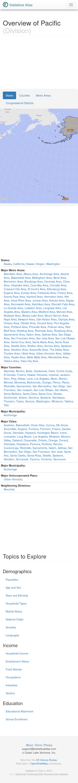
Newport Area (26, 319)
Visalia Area (18, 357)
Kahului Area (57, 300)
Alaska (8, 264)
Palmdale (9, 444)
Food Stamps (14, 669)
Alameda (9, 371)
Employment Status (17, 661)
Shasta (57, 394)
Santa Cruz (45, 394)
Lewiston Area (33, 308)
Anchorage (10, 415)
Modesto (54, 436)
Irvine (63, 433)
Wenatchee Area (58, 357)
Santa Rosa (34, 455)
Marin (54, 378)
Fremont (45, 429)
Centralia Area (53, 281)
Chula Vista (37, 425)
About (29, 745)
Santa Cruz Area (21, 342)
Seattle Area (18, 346)
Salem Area (33, 334)
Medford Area (47, 312)
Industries (11, 685)
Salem (52, 448)
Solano (23, 397)
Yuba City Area (29, 361)
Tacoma (34, 459)
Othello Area (28, 323)
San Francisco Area (23, 338)
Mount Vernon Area (56, 315)
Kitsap (21, 378)
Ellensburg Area (56, 289)
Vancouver (59, 459)
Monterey (20, 382)
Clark (51, 371)
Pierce (56, 382)
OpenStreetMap (39, 763)
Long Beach (24, 436)
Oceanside (30, 440)
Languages (12, 635)
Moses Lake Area (32, 315)
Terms (38, 745)
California (19, 264)
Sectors (10, 693)
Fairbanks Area (46, 293)
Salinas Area (49, 334)
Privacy (48, 745)
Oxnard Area (44, 323)
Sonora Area (51, 346)
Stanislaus (58, 397)
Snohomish (10, 397)
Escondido (10, 429)
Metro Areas (43, 95)
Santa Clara (30, 394)
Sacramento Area (14, 334)
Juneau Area (40, 300)
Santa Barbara (12, 394)
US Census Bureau (46, 760)
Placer (65, 382)
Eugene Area (12, 293)
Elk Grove (62, 425)
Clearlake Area (20, 285)
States (9, 95)
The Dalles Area (59, 349)
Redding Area (25, 331)
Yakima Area (11, 361)
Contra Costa (64, 371)
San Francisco (41, 451)
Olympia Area (66, 319)
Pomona (35, 444)
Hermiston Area (53, 296)
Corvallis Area (58, 285)
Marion (63, 378)
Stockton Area (19, 349)
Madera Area (29, 312)
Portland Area (19, 327)
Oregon (40, 264)
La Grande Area (13, 308)
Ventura (29, 401)
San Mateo (61, 390)
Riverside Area (43, 331)
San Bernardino (42, 386)
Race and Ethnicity (17, 595)
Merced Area (64, 312)
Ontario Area (11, 323)
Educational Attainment (19, 711)
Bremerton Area (13, 281)
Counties (24, 95)
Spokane (45, 397)
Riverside (9, 386)
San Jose (56, 451)
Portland (47, 444)
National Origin (14, 619)
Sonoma (34, 397)
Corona (50, 425)
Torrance (46, 459)
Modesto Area (12, 315)
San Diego (59, 386)
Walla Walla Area (37, 357)
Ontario (42, 440)
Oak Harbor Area (46, 319)
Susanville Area (38, 349)
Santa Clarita (18, 455)
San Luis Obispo (43, 390)
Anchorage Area (49, 274)
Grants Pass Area (14, 296)
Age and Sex (13, 587)
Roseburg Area (63, 331)
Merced (8, 382)
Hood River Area (21, 300)
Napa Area (10, 319)
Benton (20, 371)
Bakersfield (22, 425)
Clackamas (40, 371)
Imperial (53, 375)
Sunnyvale (22, 459)
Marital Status (14, 611)
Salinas (62, 448)
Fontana (34, 429)
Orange (46, 382)
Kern (6, 378)
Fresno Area (64, 293)
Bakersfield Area (21, 278)
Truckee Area (12, 353)
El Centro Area (36, 289)
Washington (53, 264)
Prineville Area (37, 327)
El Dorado (10, 375)
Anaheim (9, 425)
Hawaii (30, 264)
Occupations (13, 677)
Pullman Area (56, 327)
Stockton (9, 459)
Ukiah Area (28, 353)
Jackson (65, 375)
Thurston (9, 401)
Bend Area (59, 278)
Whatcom (57, 401)
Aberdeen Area (13, 274)
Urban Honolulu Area (48, 353)
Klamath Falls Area (62, 304)
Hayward (30, 433)
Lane (30, 378)
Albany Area (30, 274)
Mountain (9, 489)
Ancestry (11, 627)
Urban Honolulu (13, 479)
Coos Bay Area (39, 285)
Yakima (68, 401)
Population (12, 579)
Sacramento (23, 386)
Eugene (22, 429)
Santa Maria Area (42, 342)
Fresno (21, 375)
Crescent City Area (15, 289)
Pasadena (22, 444)
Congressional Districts (20, 103)
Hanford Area (35, 296)
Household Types (16, 603)
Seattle (47, 455)
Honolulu (42, 375)
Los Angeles (41, 378)
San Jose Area (45, 338)
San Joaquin (24, 390)
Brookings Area (33, 281)
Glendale (18, 433)
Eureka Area (28, 293)
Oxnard (63, 440)
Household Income (17, 653)
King (13, 378)
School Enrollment (16, 719)
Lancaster (10, 436)
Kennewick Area (20, 304)
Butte (29, 371)
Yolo (6, 405)
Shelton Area (35, 346)
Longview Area (52, 308)
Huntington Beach (47, 433)
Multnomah (34, 382)
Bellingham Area (42, 278)
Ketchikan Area (41, 304)
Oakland (17, 440)
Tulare (20, 401)
